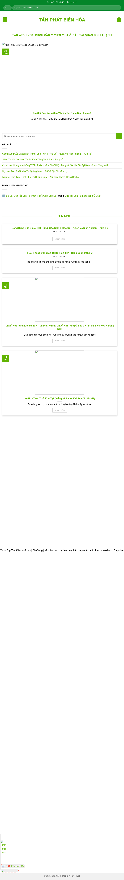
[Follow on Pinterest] (116, 846)
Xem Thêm (60, 239)
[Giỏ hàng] (119, 19)
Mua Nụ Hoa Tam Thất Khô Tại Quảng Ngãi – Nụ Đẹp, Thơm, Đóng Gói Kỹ (40, 177)
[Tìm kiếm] (119, 7)
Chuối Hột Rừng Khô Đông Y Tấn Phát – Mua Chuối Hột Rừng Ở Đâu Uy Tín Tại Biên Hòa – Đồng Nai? (55, 165)
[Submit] (119, 136)
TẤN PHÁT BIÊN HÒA (62, 19)
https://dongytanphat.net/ (17, 591)
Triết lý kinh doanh (77, 585)
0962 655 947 (17, 866)
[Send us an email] (105, 846)
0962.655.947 (19, 587)
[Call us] (111, 846)
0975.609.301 (35, 587)
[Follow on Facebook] (100, 846)
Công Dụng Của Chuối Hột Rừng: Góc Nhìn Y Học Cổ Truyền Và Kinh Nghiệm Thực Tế (46, 153)
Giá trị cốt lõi (74, 606)
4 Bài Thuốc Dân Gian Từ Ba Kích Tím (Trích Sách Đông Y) (32, 159)
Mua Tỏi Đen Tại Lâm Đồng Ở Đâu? (82, 195)
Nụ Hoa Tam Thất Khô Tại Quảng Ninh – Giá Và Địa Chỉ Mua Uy (35, 171)
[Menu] (5, 19)
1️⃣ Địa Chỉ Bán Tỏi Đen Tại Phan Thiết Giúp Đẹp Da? (29, 195)
